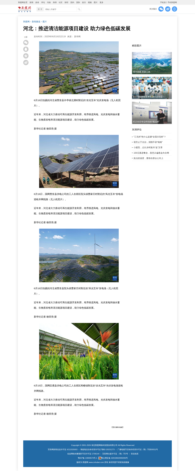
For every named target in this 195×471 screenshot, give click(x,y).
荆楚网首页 (22, 2)
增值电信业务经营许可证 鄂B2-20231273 (97, 449)
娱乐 (84, 2)
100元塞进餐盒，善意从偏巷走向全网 (151, 153)
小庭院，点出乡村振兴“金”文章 (148, 147)
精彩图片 (137, 45)
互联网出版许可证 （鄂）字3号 (115, 454)
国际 (78, 2)
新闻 (31, 2)
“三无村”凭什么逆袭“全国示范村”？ (150, 137)
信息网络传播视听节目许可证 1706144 (83, 454)
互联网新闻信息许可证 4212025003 (62, 449)
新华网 (77, 36)
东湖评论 (137, 129)
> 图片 (44, 21)
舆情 (55, 2)
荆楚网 (26, 21)
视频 (90, 2)
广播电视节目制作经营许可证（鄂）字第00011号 (138, 449)
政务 (37, 2)
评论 (43, 2)
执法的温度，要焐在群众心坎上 (148, 158)
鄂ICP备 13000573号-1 (87, 458)
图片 (96, 2)
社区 (60, 2)
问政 (49, 2)
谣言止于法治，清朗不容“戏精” (148, 142)
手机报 (163, 2)
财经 (66, 2)
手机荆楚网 (172, 2)
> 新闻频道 (35, 21)
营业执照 (134, 454)
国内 (72, 2)
